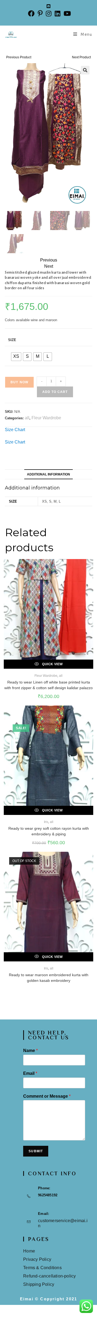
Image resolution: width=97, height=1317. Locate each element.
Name (30, 1050)
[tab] (48, 474)
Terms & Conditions (42, 1267)
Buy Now (19, 382)
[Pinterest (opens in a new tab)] (40, 13)
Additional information (48, 474)
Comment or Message (47, 1096)
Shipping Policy (38, 1284)
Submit (36, 1151)
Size (12, 340)
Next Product (81, 57)
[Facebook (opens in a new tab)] (31, 13)
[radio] (16, 357)
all (27, 418)
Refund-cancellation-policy (49, 1276)
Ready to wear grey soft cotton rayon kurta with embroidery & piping (48, 831)
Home (29, 1251)
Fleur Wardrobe (46, 418)
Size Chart (15, 429)
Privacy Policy (37, 1259)
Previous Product (18, 57)
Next (48, 266)
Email (30, 1073)
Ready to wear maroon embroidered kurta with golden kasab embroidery (48, 978)
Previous (48, 260)
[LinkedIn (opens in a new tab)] (57, 13)
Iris (46, 822)
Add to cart (55, 392)
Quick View (52, 664)
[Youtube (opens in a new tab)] (66, 13)
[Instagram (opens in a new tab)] (48, 13)
